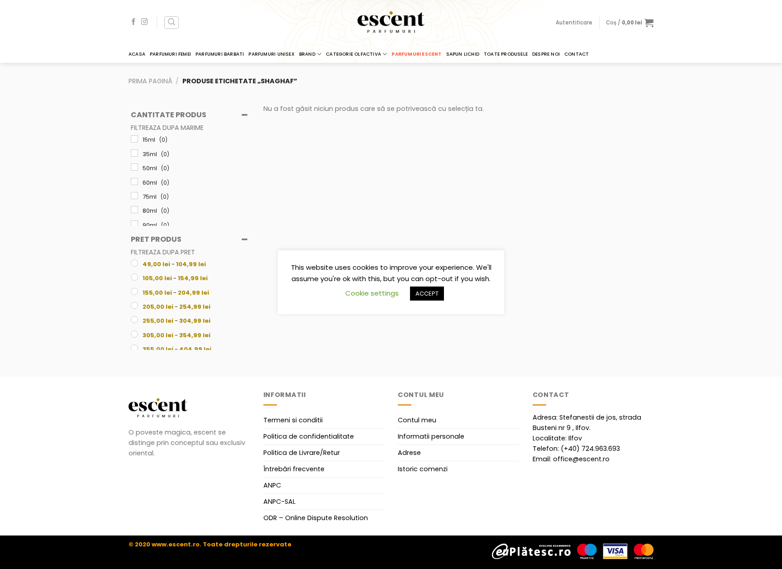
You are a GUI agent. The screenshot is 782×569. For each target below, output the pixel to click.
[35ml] (134, 153)
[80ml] (134, 209)
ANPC (272, 485)
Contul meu (417, 420)
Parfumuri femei (170, 54)
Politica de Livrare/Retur (301, 452)
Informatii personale (431, 436)
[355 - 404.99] (134, 348)
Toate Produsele (506, 54)
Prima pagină (150, 81)
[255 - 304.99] (134, 319)
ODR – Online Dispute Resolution (315, 517)
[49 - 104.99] (134, 263)
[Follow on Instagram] (144, 22)
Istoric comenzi (423, 468)
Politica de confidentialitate (308, 436)
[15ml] (134, 139)
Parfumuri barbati (220, 54)
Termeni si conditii (293, 420)
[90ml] (134, 224)
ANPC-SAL (279, 501)
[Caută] (171, 22)
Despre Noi (546, 54)
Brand (307, 54)
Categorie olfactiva (353, 54)
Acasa (137, 54)
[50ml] (134, 167)
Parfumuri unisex (271, 54)
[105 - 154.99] (134, 277)
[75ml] (134, 195)
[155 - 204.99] (134, 291)
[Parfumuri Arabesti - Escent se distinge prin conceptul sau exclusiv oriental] (391, 22)
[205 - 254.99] (134, 305)
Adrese (409, 452)
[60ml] (134, 181)
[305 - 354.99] (134, 334)
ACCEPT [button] (427, 293)
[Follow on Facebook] (133, 22)
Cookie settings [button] (372, 293)
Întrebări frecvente (293, 468)
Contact (576, 54)
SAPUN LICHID (462, 54)
